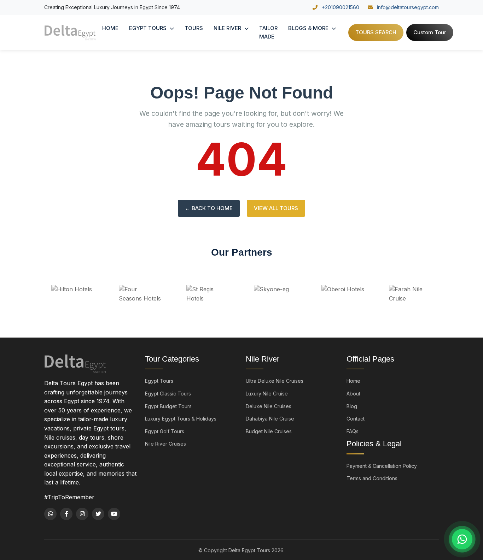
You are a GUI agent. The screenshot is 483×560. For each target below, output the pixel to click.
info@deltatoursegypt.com (407, 7)
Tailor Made (268, 32)
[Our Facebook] (66, 514)
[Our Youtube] (114, 514)
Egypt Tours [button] (148, 28)
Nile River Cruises (165, 444)
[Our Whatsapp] (50, 514)
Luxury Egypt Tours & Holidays (180, 419)
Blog (352, 406)
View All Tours (276, 208)
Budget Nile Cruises (269, 431)
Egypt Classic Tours (168, 394)
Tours (194, 28)
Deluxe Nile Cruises (268, 406)
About (353, 394)
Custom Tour (429, 32)
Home (110, 28)
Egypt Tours (159, 381)
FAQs (353, 431)
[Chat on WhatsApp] (462, 539)
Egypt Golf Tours (164, 431)
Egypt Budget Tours (168, 406)
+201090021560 (339, 7)
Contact (356, 419)
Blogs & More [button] (309, 28)
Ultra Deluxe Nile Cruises (274, 381)
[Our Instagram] (82, 514)
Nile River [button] (228, 28)
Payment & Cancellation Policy (382, 466)
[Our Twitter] (98, 514)
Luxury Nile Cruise (267, 394)
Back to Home (209, 208)
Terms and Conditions (372, 478)
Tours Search (375, 32)
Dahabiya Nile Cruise (270, 419)
